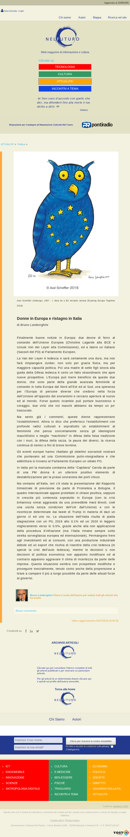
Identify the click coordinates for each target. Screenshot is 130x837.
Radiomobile (15, 772)
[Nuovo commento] (26, 610)
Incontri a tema (66, 794)
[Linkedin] (31, 631)
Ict (8, 766)
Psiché (60, 783)
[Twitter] (37, 631)
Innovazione (15, 777)
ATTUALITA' (7, 144)
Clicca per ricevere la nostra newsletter (91, 741)
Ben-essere (63, 777)
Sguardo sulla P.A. (107, 788)
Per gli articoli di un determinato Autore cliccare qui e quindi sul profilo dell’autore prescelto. (64, 680)
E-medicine (63, 772)
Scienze (12, 783)
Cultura (61, 766)
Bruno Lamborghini (41, 595)
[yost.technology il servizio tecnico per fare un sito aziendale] (121, 834)
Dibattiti (99, 783)
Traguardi (63, 788)
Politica (21, 144)
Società (99, 777)
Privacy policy (73, 820)
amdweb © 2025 (120, 806)
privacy (106, 746)
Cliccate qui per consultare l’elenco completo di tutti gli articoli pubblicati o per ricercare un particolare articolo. (64, 671)
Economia (100, 766)
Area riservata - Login (14, 11)
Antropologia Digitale (23, 788)
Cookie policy (57, 820)
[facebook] (26, 631)
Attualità (100, 794)
